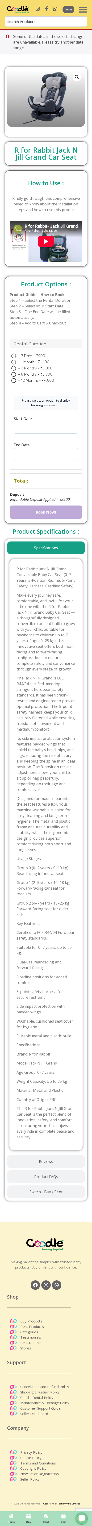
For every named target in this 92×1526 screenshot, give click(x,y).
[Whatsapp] (56, 1285)
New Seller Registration (39, 1473)
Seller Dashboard (34, 1413)
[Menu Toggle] (83, 9)
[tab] (46, 547)
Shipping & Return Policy (40, 1392)
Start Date (23, 419)
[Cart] (63, 1516)
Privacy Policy (31, 1452)
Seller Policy (30, 1479)
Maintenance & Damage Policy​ (44, 1402)
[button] (77, 77)
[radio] (29, 356)
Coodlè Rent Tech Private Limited (61, 1503)
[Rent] (46, 1516)
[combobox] (46, 21)
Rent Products (32, 1326)
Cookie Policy (31, 1457)
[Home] (11, 1516)
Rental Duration (30, 343)
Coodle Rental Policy (36, 1397)
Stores (25, 1348)
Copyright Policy (33, 1468)
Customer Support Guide (40, 1408)
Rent (46, 1522)
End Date (22, 444)
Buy (28, 1522)
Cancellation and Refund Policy (44, 1386)
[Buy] (28, 1516)
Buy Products (31, 1321)
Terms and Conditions (38, 1463)
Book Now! (46, 512)
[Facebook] (35, 1285)
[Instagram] (46, 1285)
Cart (64, 1522)
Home (11, 1522)
